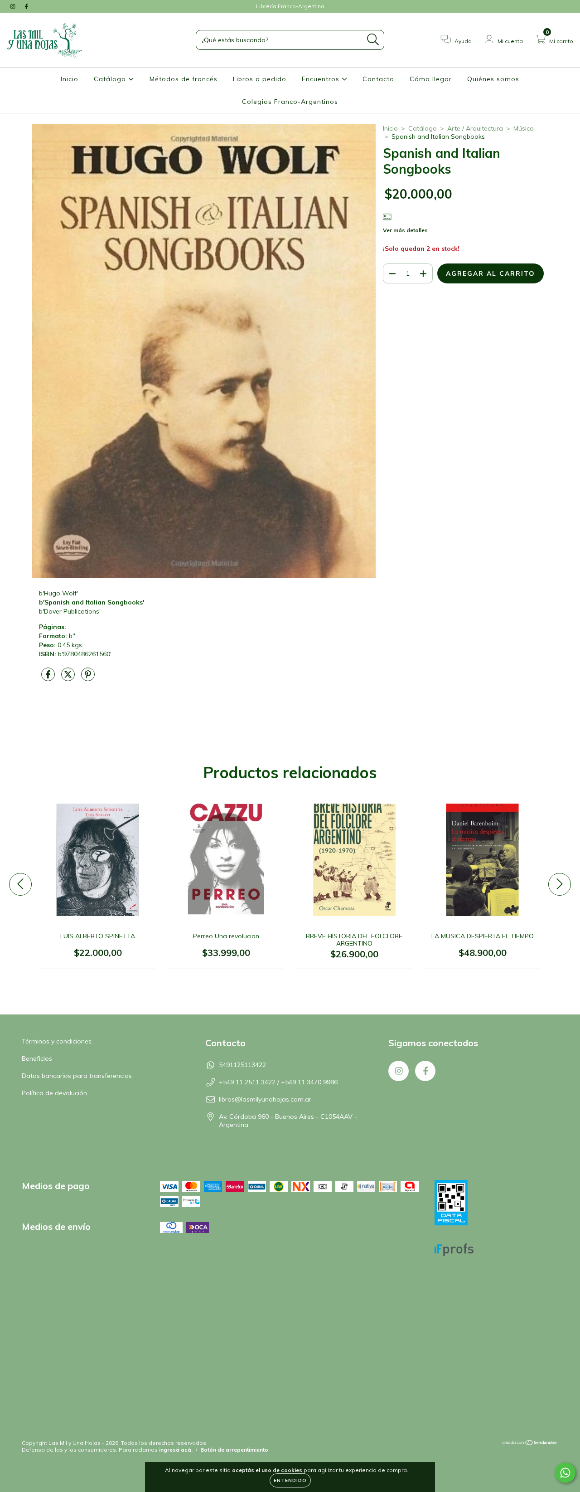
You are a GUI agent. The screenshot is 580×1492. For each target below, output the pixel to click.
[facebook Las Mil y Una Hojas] (26, 6)
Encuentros (322, 79)
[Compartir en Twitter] (69, 678)
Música (523, 128)
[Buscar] (373, 39)
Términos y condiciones (57, 1041)
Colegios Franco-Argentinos (290, 102)
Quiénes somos (493, 79)
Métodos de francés (184, 79)
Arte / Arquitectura (475, 128)
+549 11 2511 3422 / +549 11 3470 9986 (278, 1082)
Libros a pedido (259, 79)
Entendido (290, 1480)
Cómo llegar (431, 79)
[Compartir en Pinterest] (88, 678)
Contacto (378, 79)
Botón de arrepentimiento (234, 1449)
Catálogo (111, 79)
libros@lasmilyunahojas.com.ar (265, 1099)
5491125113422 (242, 1065)
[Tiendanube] (530, 1443)
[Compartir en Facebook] (49, 678)
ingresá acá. (176, 1449)
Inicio (69, 79)
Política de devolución (54, 1093)
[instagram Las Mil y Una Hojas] (13, 6)
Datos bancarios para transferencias (77, 1076)
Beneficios (37, 1058)
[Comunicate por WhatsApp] (565, 1473)
